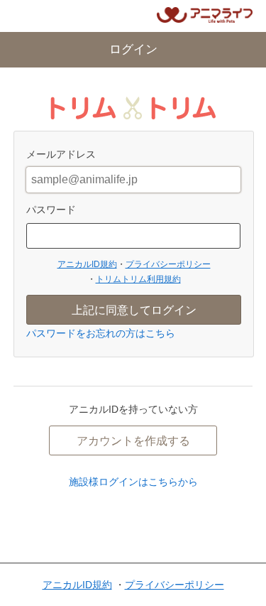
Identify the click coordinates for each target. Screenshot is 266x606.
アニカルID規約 (87, 264)
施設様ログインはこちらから (133, 481)
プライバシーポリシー (168, 264)
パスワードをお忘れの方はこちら (100, 333)
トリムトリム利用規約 (138, 279)
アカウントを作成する (133, 441)
